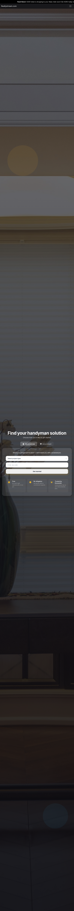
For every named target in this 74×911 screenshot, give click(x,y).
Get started (37, 471)
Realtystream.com (6, 6)
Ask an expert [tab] (46, 444)
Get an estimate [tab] (30, 444)
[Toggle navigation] (70, 6)
